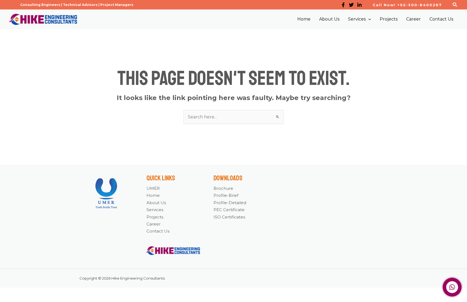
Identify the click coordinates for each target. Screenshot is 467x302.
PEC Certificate (229, 209)
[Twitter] (351, 4)
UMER (153, 188)
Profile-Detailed (230, 202)
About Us (156, 202)
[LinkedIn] (359, 4)
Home (153, 195)
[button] (76, 5)
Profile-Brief (226, 195)
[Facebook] (343, 4)
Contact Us (157, 231)
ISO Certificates (229, 217)
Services (154, 209)
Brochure (223, 188)
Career (153, 224)
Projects (154, 217)
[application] (368, 19)
